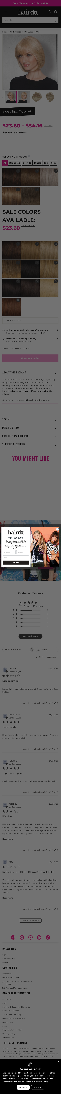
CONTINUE (16, 563)
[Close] (58, 1061)
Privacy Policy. (42, 1081)
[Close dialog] (57, 529)
